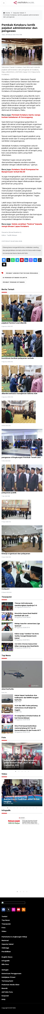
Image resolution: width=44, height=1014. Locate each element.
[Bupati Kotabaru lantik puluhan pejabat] (19, 412)
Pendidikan (6, 952)
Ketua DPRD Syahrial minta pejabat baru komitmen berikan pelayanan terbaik (19, 357)
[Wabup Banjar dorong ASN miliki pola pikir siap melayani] (22, 574)
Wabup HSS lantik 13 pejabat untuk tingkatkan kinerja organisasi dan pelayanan (22, 552)
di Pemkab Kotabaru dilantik (15, 277)
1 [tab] (16, 771)
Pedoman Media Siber (10, 985)
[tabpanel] (22, 756)
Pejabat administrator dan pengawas (22, 273)
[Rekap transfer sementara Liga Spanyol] (7, 627)
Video (4, 774)
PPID (3, 999)
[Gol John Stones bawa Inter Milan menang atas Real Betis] (7, 647)
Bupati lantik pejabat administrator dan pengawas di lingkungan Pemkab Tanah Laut (21, 456)
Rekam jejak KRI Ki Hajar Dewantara (17, 883)
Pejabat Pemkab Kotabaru (14, 282)
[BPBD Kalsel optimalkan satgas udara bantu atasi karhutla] (22, 674)
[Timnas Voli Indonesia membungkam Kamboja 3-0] (7, 606)
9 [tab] (33, 808)
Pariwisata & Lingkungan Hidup (14, 937)
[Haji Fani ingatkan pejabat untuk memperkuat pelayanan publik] (22, 478)
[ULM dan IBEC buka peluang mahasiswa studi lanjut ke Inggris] (7, 709)
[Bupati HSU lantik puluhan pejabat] (16, 509)
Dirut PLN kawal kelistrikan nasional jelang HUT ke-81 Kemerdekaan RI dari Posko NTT (28, 728)
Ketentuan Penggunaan (11, 973)
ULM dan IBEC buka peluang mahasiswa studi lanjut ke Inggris (26, 708)
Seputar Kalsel (18, 13)
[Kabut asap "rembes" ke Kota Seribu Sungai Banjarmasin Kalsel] (7, 637)
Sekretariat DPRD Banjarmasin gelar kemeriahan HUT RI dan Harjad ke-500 (20, 762)
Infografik (6, 810)
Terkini (4, 916)
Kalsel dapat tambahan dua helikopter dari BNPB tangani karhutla (26, 697)
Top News (6, 655)
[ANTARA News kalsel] (24, 2)
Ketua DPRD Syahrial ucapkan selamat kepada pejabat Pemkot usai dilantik (22, 322)
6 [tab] (24, 808)
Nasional (5, 940)
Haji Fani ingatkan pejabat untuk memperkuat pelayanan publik (21, 491)
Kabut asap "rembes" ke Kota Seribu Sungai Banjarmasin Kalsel (27, 636)
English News (7, 957)
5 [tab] (28, 771)
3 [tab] (22, 771)
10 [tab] (36, 808)
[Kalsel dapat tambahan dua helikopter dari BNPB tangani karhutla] (7, 698)
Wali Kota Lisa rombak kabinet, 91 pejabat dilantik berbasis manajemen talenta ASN (20, 392)
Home (7, 13)
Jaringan (5, 970)
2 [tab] (19, 771)
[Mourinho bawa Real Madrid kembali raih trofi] (7, 616)
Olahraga (5, 948)
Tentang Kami (7, 981)
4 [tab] (25, 771)
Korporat (5, 996)
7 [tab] (27, 808)
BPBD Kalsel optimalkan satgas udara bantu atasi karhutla (21, 688)
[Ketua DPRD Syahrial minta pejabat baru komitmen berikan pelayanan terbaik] (22, 343)
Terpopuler (7, 597)
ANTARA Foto (7, 992)
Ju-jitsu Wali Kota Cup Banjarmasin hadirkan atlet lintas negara (22, 799)
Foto (4, 738)
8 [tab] (30, 808)
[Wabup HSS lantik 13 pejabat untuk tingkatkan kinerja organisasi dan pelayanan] (22, 539)
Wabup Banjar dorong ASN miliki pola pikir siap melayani (22, 588)
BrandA (5, 988)
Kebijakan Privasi (8, 977)
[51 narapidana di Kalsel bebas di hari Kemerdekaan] (7, 719)
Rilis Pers (5, 964)
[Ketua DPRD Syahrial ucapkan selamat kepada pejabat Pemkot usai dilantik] (22, 308)
